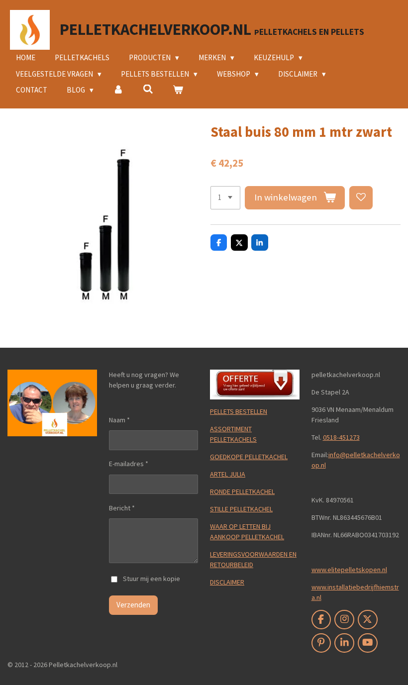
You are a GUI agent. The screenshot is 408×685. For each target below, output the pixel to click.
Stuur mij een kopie (151, 578)
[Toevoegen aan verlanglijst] (361, 197)
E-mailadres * (128, 463)
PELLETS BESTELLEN (238, 411)
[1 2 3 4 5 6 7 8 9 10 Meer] (225, 197)
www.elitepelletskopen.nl (349, 569)
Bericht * (122, 507)
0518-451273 (341, 437)
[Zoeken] (148, 89)
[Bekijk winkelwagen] (178, 90)
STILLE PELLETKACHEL (241, 508)
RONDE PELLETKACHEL (242, 491)
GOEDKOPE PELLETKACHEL (249, 456)
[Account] (118, 90)
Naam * (119, 419)
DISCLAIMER (227, 582)
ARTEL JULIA (227, 474)
